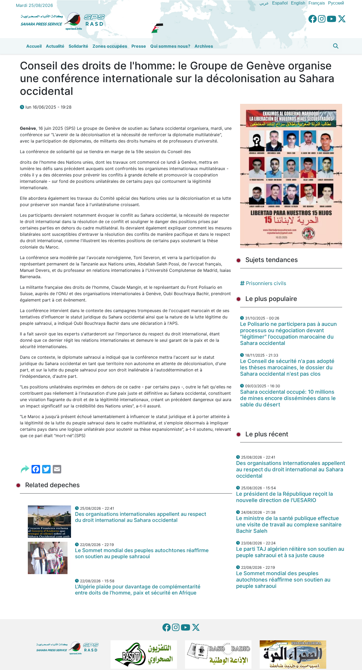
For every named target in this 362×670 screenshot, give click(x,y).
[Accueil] (65, 20)
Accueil (34, 46)
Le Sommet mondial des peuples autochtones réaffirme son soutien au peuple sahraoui (142, 553)
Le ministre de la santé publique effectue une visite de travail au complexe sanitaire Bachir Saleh (289, 524)
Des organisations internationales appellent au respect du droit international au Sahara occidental (140, 517)
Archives (204, 46)
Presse (138, 46)
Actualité (55, 46)
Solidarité (78, 46)
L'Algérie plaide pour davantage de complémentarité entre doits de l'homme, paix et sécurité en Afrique (137, 589)
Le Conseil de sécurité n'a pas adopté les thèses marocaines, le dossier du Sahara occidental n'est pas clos (287, 367)
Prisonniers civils (266, 283)
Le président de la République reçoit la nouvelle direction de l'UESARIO (284, 497)
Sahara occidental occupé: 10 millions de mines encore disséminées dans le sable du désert (288, 398)
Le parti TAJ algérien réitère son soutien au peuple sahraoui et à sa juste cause (290, 552)
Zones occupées (109, 46)
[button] (336, 46)
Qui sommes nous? (170, 46)
